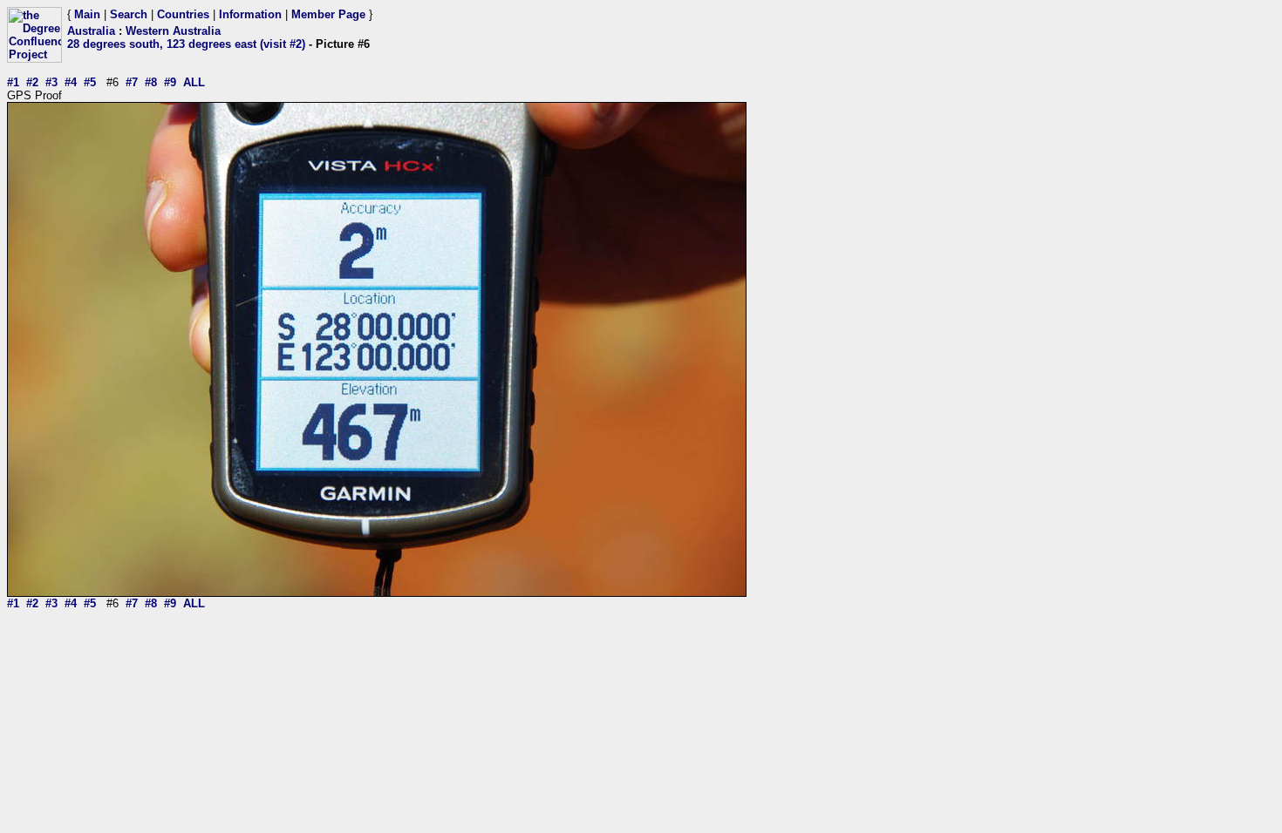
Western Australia (173, 30)
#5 (90, 82)
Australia (91, 30)
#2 (32, 82)
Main (87, 14)
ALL (194, 82)
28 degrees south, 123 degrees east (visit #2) (186, 44)
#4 (71, 82)
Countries (183, 14)
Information (250, 14)
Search (128, 14)
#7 (132, 82)
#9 (170, 82)
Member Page (328, 14)
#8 (151, 82)
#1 (13, 82)
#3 (51, 82)
